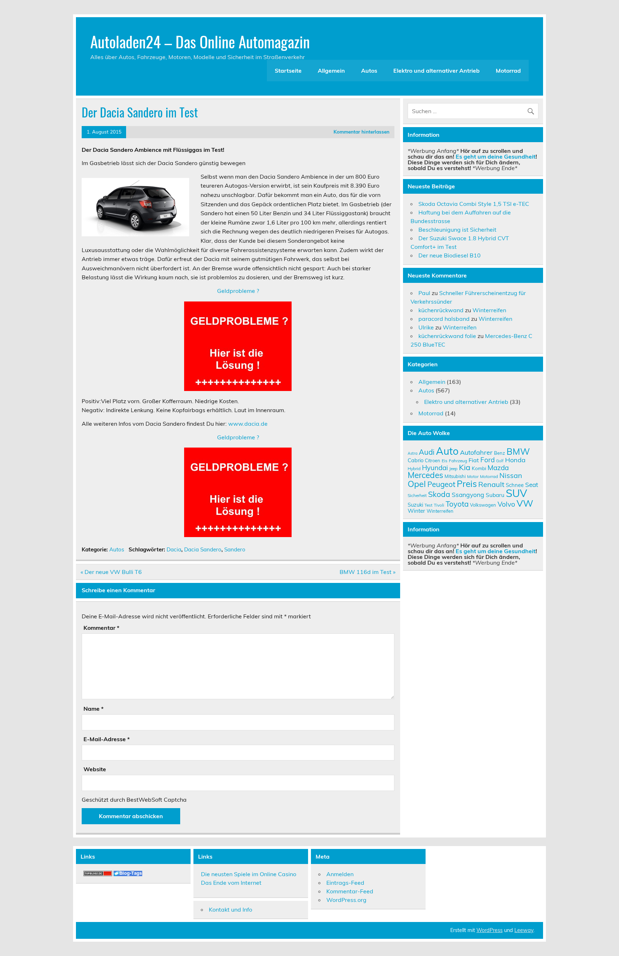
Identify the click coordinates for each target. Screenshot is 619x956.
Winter (416, 510)
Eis (444, 460)
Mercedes (425, 475)
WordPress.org (346, 899)
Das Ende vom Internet (231, 882)
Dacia (174, 549)
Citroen (432, 460)
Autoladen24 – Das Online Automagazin (200, 41)
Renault (491, 484)
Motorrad (508, 70)
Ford (487, 459)
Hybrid (414, 468)
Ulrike (426, 327)
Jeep (453, 468)
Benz (499, 453)
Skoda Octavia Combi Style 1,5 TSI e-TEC (473, 203)
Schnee (515, 485)
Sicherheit (417, 495)
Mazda (498, 467)
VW (525, 503)
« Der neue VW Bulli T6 (111, 571)
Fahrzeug (458, 460)
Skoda (439, 494)
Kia (464, 467)
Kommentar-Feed (349, 891)
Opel (417, 483)
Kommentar (101, 628)
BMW (518, 451)
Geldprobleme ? (238, 290)
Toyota (457, 503)
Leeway (523, 930)
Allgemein (331, 70)
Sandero (234, 549)
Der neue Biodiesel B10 (449, 255)
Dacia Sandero (202, 549)
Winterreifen (489, 310)
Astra (412, 453)
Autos (369, 70)
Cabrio (415, 460)
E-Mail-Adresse (106, 739)
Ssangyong (468, 494)
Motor (473, 476)
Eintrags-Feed (345, 882)
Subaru (495, 494)
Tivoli (439, 505)
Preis (467, 483)
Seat (531, 484)
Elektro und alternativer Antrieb (436, 70)
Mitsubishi (455, 476)
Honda (515, 460)
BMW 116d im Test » (367, 571)
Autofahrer (476, 452)
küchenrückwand (441, 310)
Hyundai (435, 467)
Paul (424, 292)
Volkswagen (483, 505)
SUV (516, 493)
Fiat (474, 460)
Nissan (510, 475)
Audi (427, 452)
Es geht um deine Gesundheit (496, 156)
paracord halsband (444, 318)
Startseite (288, 70)
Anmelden (340, 874)
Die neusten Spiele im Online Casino (248, 874)
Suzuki (415, 504)
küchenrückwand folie (447, 335)
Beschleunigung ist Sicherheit (457, 229)
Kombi (479, 468)
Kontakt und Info (230, 909)
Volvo (506, 504)
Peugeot (441, 484)
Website (94, 769)
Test (428, 505)
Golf (500, 460)
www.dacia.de (248, 423)
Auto (447, 451)
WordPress (489, 930)
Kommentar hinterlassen (361, 132)
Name (93, 708)
